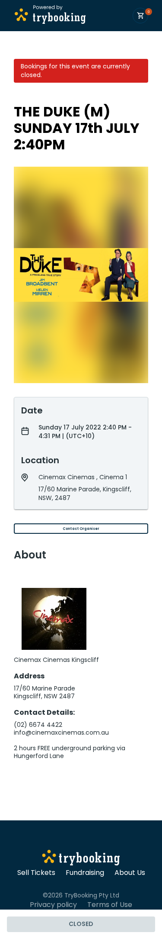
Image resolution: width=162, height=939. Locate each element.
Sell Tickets (36, 873)
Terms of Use (109, 905)
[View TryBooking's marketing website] (81, 859)
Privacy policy (53, 905)
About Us (129, 873)
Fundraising (85, 873)
